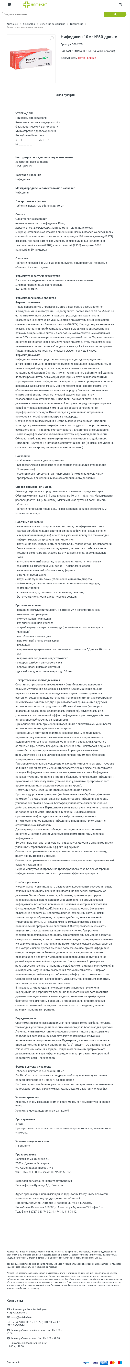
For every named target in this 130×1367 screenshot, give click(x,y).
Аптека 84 (12, 24)
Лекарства (29, 24)
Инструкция (65, 95)
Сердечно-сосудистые (52, 24)
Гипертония (76, 24)
